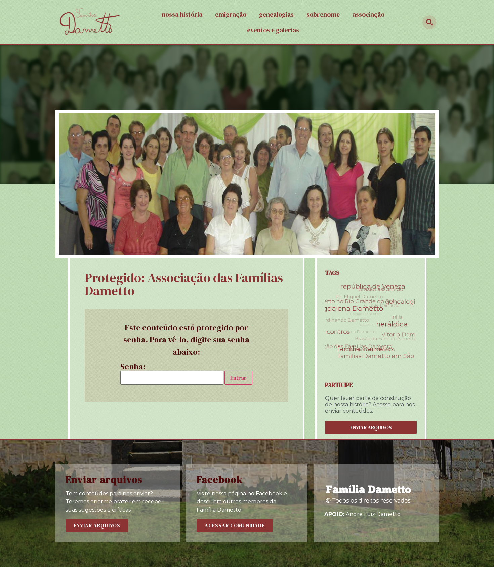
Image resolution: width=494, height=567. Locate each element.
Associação (368, 14)
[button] (371, 427)
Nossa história (182, 14)
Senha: (133, 367)
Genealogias (276, 14)
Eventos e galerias (273, 30)
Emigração (230, 14)
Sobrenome (323, 14)
